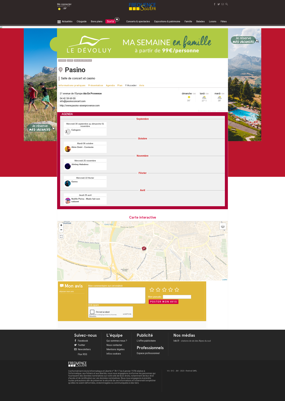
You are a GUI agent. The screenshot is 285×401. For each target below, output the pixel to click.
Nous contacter (114, 345)
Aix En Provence (92, 93)
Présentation (95, 85)
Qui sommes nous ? (116, 340)
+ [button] (61, 225)
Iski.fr (192, 340)
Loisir (70, 60)
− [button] (61, 230)
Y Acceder (131, 85)
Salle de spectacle (83, 60)
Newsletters (84, 349)
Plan (120, 85)
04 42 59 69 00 (68, 98)
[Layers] (223, 226)
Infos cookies (113, 353)
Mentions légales (115, 349)
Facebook (82, 340)
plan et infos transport (69, 96)
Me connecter (64, 4)
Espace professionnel (148, 353)
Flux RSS (82, 354)
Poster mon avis (163, 301)
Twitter (81, 345)
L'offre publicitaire (146, 340)
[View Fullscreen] (61, 236)
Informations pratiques (72, 85)
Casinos (62, 60)
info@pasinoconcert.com (73, 101)
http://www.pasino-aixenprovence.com (80, 105)
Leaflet (224, 279)
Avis (141, 85)
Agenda (110, 85)
